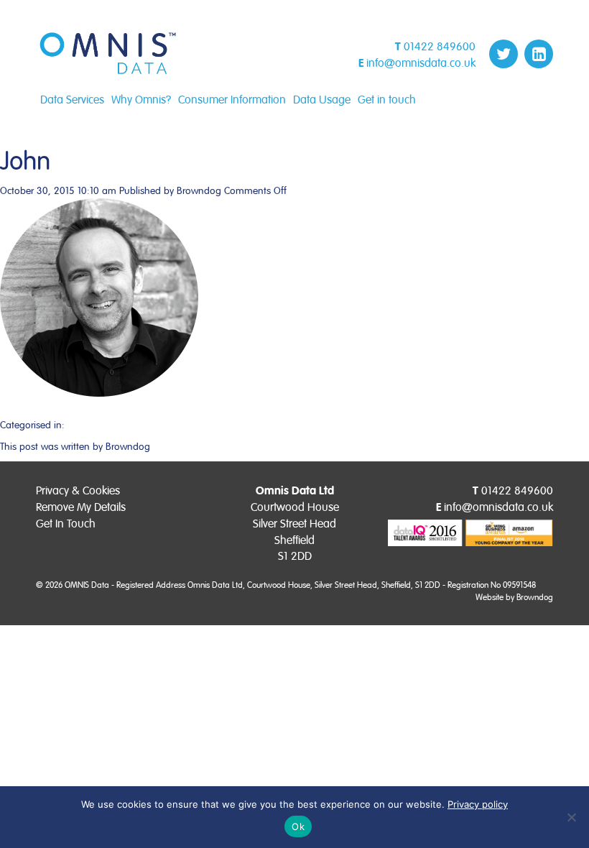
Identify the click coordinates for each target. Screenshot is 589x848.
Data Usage (322, 100)
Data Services (72, 100)
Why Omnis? (141, 100)
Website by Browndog (514, 597)
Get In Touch (66, 524)
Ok (298, 826)
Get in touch (387, 100)
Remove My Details (81, 507)
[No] (571, 817)
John (25, 162)
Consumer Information (232, 100)
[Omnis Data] (108, 53)
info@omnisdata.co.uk (421, 63)
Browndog (199, 191)
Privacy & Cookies (78, 491)
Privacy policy (477, 804)
